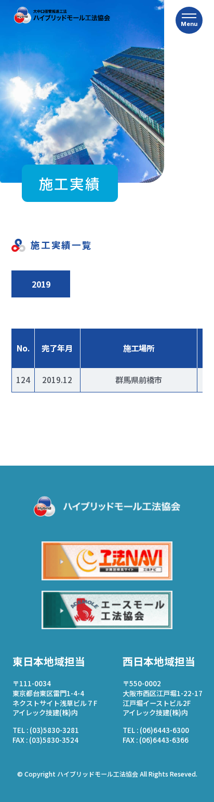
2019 (41, 284)
